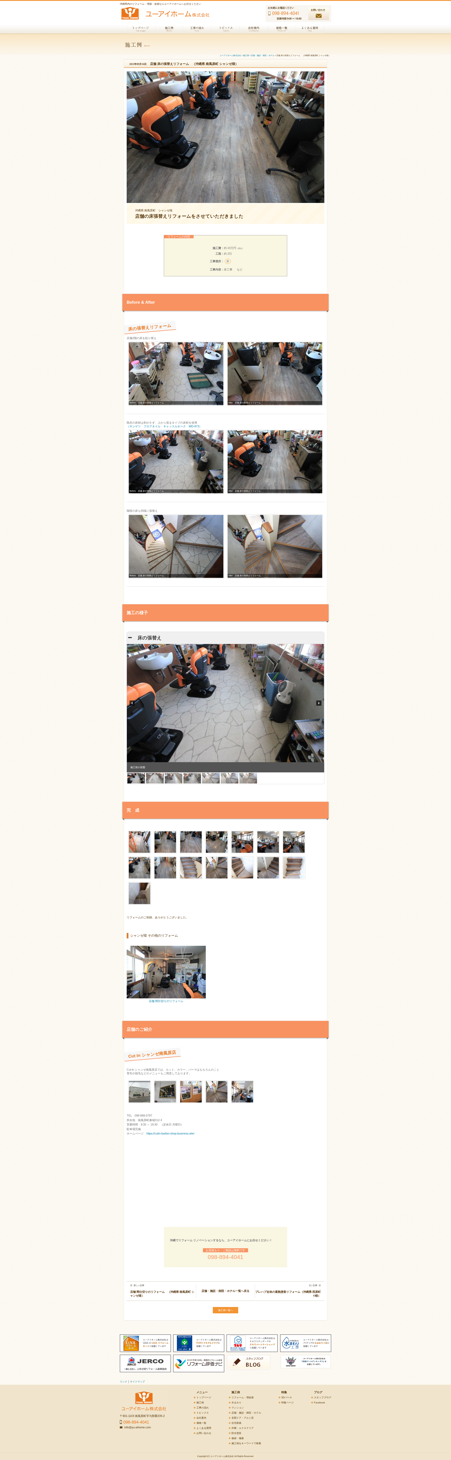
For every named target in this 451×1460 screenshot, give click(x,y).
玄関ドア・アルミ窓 (242, 1417)
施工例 (200, 1402)
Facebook (319, 1402)
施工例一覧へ (225, 1310)
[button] (132, 703)
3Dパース (286, 1397)
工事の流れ (202, 1407)
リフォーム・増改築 (242, 1397)
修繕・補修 (237, 1438)
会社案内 (201, 1417)
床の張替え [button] (147, 637)
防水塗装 (236, 1433)
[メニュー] (165, 1091)
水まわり (236, 1402)
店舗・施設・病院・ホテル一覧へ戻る (225, 1290)
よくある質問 (203, 1428)
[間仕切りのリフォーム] (242, 1091)
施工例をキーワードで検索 (246, 1443)
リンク (123, 1381)
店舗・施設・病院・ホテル (246, 1412)
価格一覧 (201, 1422)
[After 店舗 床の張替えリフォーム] (165, 842)
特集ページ (287, 1402)
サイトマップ (137, 1381)
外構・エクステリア (242, 1428)
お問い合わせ (203, 1433)
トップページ (203, 1397)
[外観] (139, 1091)
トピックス (202, 1412)
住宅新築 (236, 1422)
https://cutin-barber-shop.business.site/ (170, 1133)
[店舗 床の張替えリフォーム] (139, 842)
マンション (237, 1407)
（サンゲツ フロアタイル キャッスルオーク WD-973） (164, 426)
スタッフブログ (322, 1397)
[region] (225, 714)
